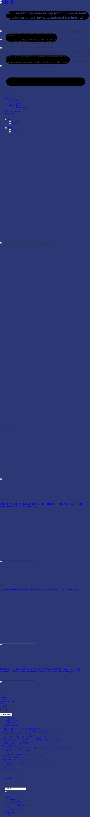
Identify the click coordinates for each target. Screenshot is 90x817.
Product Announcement (18, 806)
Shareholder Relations (13, 810)
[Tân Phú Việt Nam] (8, 2)
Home (7, 793)
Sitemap (8, 778)
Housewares (14, 799)
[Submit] (6, 791)
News (7, 808)
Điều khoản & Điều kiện (14, 776)
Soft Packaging (15, 801)
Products (8, 797)
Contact (7, 814)
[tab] (9, 719)
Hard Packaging (15, 804)
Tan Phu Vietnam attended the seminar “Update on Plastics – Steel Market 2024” (39, 589)
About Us (8, 795)
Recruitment (9, 812)
